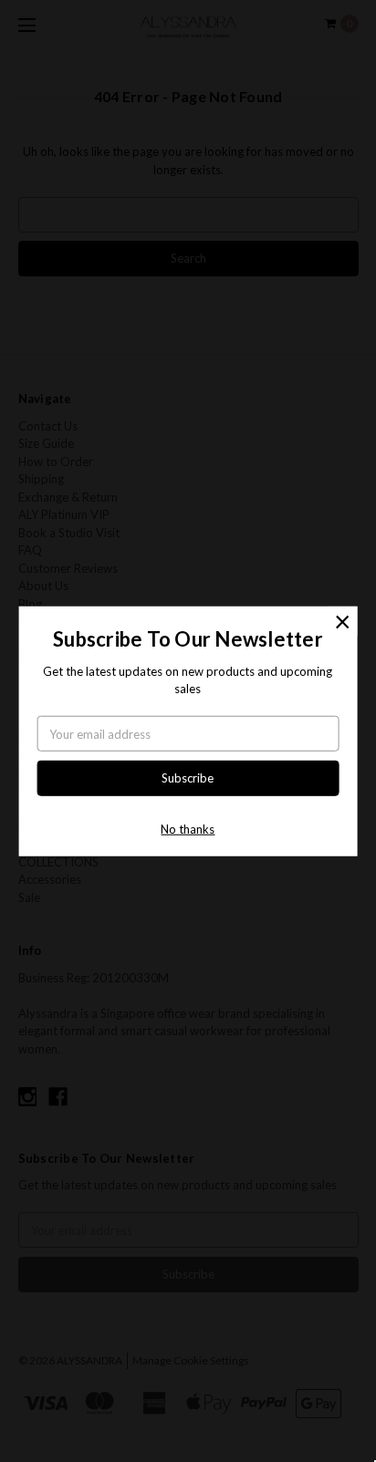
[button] (342, 620)
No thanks (187, 829)
